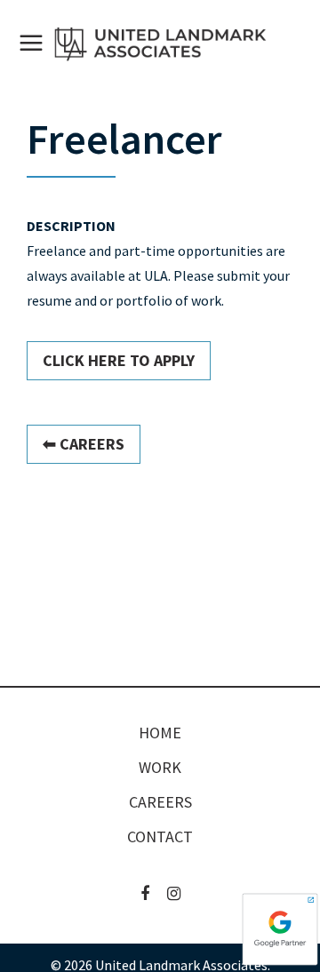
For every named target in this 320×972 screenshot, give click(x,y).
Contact (160, 837)
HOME (160, 733)
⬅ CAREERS (83, 444)
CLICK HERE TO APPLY (119, 360)
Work (160, 767)
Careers (160, 802)
